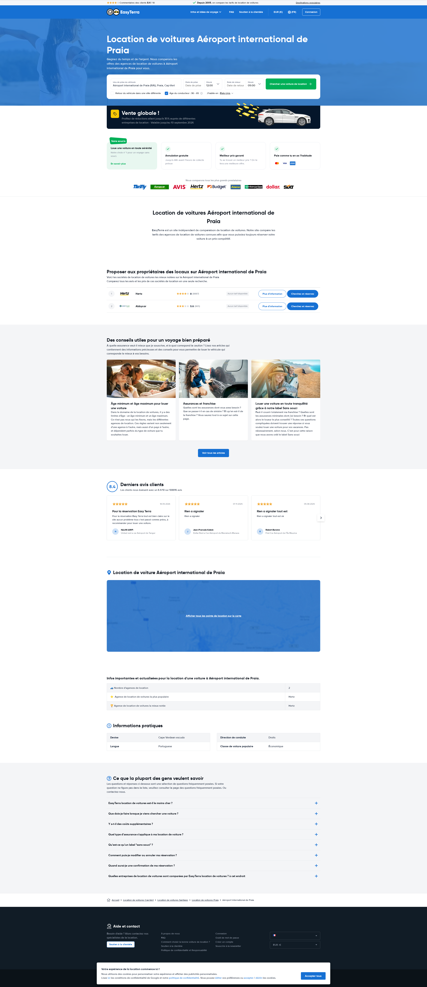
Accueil (115, 900)
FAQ (231, 12)
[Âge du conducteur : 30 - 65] (166, 93)
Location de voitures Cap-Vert (138, 900)
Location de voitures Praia (205, 900)
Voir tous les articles (213, 453)
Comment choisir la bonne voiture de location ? (185, 942)
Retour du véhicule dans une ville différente (137, 93)
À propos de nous (170, 933)
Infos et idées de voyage (204, 12)
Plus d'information (272, 293)
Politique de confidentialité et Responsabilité (184, 950)
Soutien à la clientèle (251, 12)
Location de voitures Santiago (172, 900)
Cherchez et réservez (302, 293)
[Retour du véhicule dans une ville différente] (112, 93)
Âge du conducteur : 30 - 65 (184, 93)
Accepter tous (313, 976)
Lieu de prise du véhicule (124, 82)
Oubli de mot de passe (227, 937)
